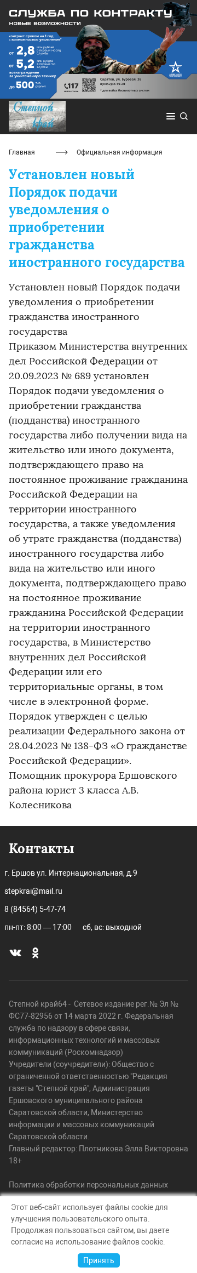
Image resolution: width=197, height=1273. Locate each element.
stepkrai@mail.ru (33, 891)
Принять (98, 1260)
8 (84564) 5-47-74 (35, 909)
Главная (22, 152)
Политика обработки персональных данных (88, 1184)
